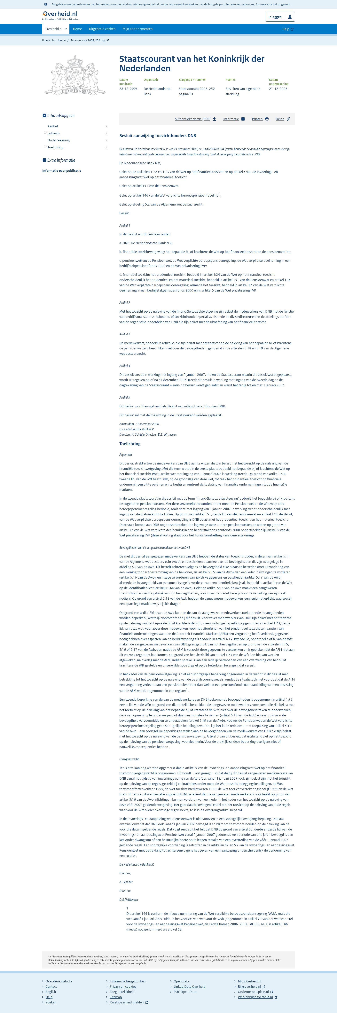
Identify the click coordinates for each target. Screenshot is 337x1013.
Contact (51, 986)
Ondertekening (59, 140)
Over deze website (59, 981)
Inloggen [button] (275, 17)
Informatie (231, 119)
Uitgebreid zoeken (102, 29)
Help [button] (285, 29)
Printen (257, 119)
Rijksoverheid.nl (249, 986)
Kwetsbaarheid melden (127, 1002)
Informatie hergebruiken (128, 981)
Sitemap (116, 997)
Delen (280, 119)
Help (49, 997)
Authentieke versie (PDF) (193, 120)
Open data (181, 981)
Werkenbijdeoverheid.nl (255, 997)
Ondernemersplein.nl (253, 992)
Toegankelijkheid (122, 992)
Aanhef (53, 126)
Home (77, 29)
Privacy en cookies (123, 986)
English (51, 992)
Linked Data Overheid (189, 986)
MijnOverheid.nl (249, 981)
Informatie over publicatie (61, 170)
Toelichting (52, 147)
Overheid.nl (54, 30)
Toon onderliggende (45, 133)
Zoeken (51, 1002)
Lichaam (51, 133)
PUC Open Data (185, 992)
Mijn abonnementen (138, 29)
